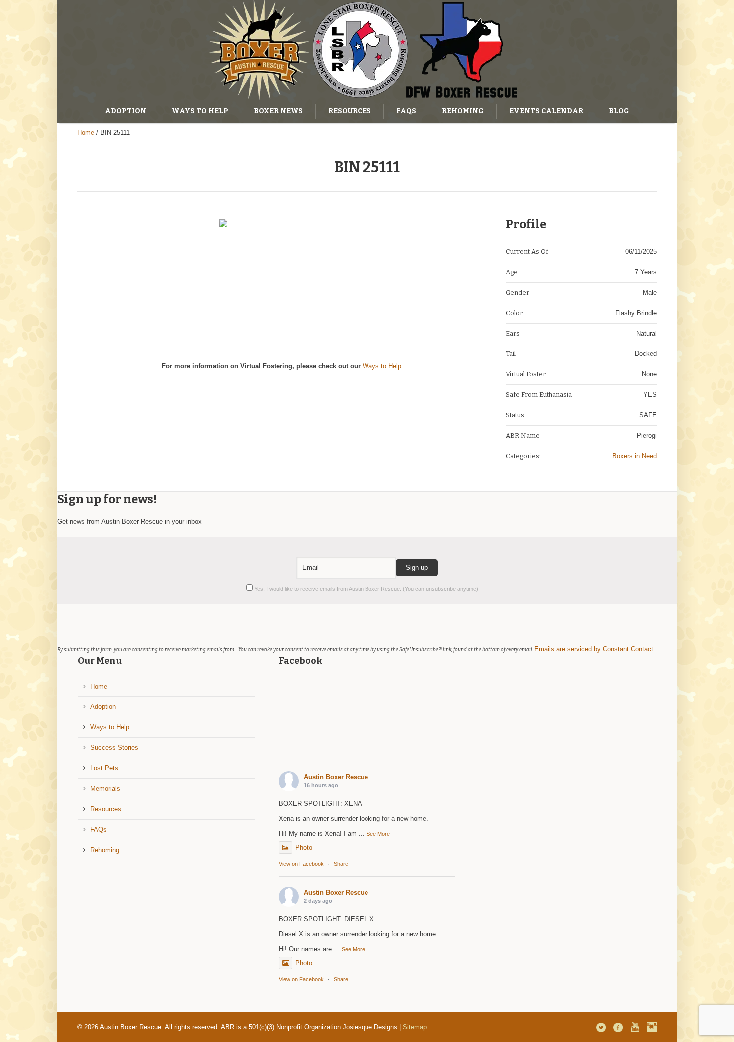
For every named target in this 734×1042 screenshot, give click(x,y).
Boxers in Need (634, 456)
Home (85, 132)
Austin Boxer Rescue (336, 777)
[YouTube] (635, 1027)
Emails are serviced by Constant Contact (593, 649)
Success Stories (114, 747)
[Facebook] (618, 1027)
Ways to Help (382, 366)
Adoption (103, 706)
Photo (303, 847)
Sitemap (415, 1027)
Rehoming (104, 850)
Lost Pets (104, 768)
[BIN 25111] (281, 281)
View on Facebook (301, 864)
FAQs (98, 829)
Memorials (105, 788)
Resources (105, 809)
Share (341, 864)
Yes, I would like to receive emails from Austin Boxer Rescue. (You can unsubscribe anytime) (365, 589)
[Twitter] (601, 1027)
